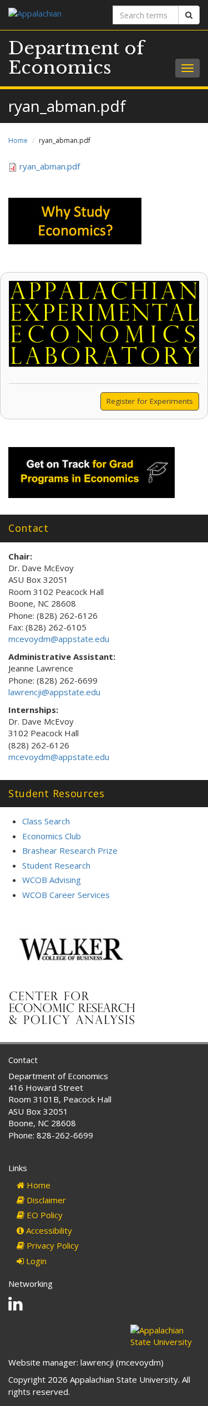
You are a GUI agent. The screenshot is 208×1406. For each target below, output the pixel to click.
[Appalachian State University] (52, 15)
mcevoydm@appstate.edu (58, 638)
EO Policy (43, 1214)
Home (18, 140)
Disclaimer (45, 1199)
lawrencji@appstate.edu (54, 691)
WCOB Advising (51, 879)
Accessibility (48, 1230)
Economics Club (51, 835)
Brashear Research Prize (70, 850)
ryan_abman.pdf (49, 166)
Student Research (56, 865)
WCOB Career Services (66, 894)
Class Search (46, 821)
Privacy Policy (51, 1245)
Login (35, 1260)
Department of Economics (76, 58)
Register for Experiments (149, 401)
